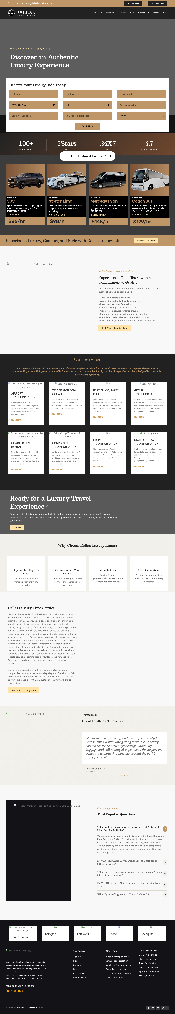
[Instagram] (167, 1008)
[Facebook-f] (148, 1008)
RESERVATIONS (159, 13)
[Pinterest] (163, 1008)
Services (110, 13)
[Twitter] (153, 1008)
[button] (121, 775)
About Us (98, 13)
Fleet (123, 13)
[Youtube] (158, 1008)
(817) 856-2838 (14, 990)
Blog (132, 13)
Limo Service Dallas (47, 670)
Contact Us (143, 13)
